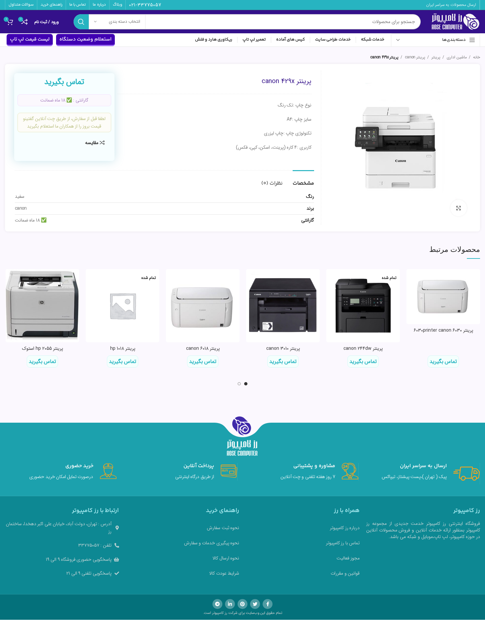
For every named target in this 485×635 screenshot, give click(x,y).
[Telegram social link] (217, 604)
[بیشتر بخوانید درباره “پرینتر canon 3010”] (251, 279)
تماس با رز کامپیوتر (343, 543)
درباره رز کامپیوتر (345, 527)
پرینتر (435, 57)
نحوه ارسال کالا (225, 558)
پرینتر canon (414, 57)
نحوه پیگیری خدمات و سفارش (211, 543)
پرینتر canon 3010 (283, 348)
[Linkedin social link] (230, 604)
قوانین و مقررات (345, 573)
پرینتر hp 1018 (122, 348)
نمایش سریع (411, 294)
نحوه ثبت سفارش (223, 527)
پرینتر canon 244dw (363, 348)
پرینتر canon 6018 (203, 348)
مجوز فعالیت (348, 558)
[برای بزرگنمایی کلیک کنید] (458, 208)
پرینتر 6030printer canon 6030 (443, 330)
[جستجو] (81, 21)
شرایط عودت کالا (224, 573)
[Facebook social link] (268, 604)
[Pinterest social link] (242, 604)
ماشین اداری (456, 57)
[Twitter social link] (255, 604)
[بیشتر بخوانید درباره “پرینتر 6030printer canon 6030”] (411, 279)
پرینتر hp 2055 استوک (42, 348)
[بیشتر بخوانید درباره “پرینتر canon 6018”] (171, 279)
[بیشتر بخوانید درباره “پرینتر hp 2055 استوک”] (10, 279)
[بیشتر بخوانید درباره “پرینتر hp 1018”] (90, 279)
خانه (476, 57)
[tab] (303, 180)
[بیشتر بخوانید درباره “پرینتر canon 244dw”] (331, 279)
